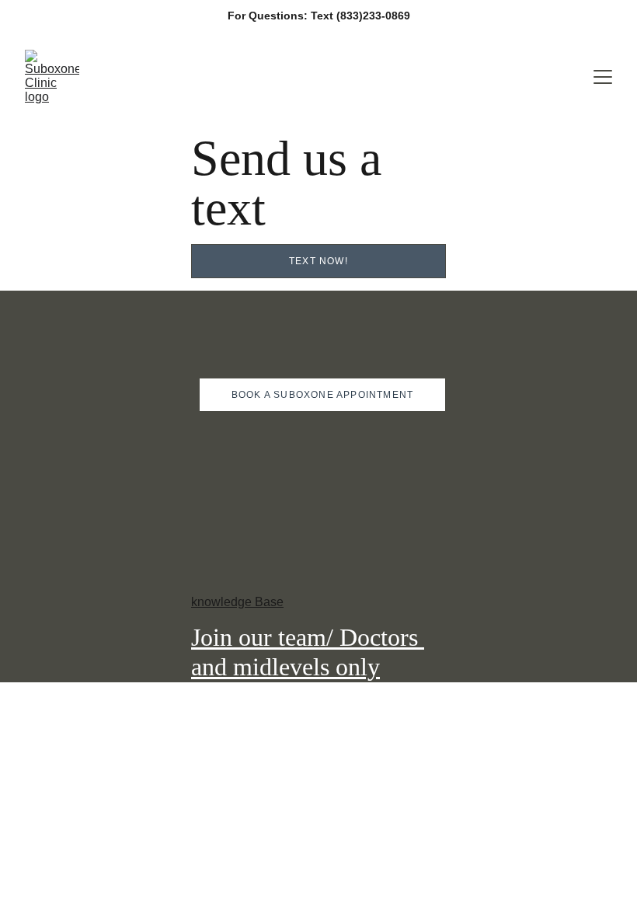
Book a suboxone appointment (322, 394)
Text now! (318, 261)
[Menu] (602, 77)
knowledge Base (237, 601)
